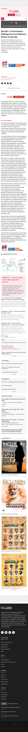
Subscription (4, 694)
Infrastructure (4, 682)
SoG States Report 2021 (14, 422)
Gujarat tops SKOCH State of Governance (10, 707)
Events (2, 664)
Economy (3, 675)
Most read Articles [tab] (12, 703)
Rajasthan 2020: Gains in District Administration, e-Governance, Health (13, 324)
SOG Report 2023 (5, 412)
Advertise (3, 699)
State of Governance (11, 78)
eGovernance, (4, 78)
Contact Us (4, 692)
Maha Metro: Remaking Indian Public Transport (13, 382)
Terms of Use (14, 723)
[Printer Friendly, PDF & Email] (14, 88)
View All (14, 356)
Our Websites (4, 8)
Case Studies (4, 644)
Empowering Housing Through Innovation (12, 363)
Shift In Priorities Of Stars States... (8, 711)
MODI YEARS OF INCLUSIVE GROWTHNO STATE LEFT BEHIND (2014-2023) (12, 430)
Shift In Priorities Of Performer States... (9, 716)
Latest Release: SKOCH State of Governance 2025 (14, 342)
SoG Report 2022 (5, 422)
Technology (4, 684)
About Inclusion (5, 660)
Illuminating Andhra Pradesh (9, 389)
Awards (3, 666)
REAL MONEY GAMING (11, 348)
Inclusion (5, 52)
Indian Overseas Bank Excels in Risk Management (11, 368)
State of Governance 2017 (6, 79)
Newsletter (3, 697)
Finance (3, 677)
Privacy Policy (14, 725)
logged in (7, 337)
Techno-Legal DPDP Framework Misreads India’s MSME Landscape (14, 353)
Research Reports (5, 649)
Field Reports (4, 647)
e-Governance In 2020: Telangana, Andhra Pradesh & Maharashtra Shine (12, 299)
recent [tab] (4, 703)
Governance (4, 679)
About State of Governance (8, 662)
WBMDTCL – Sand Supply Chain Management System (12, 279)
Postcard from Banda (7, 385)
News (2, 651)
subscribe (11, 14)
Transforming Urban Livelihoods (10, 372)
